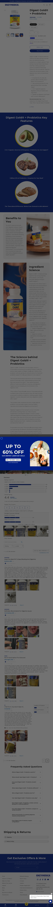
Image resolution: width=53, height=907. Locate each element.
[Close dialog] (2, 438)
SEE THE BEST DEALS (13, 460)
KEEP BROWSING (13, 462)
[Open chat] (50, 901)
